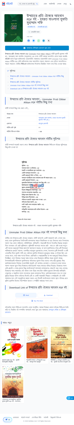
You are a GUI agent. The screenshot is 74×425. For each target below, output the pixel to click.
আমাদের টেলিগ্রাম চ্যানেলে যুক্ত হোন (39, 48)
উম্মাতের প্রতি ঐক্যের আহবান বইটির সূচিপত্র (25, 82)
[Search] (37, 4)
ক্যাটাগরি (52, 4)
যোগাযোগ (16, 417)
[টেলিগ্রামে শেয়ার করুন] (44, 41)
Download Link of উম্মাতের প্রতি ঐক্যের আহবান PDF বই (29, 88)
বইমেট (9, 4)
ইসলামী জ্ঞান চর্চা (42, 27)
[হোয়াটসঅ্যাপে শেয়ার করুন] (39, 41)
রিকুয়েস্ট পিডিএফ (55, 417)
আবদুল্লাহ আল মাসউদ (45, 118)
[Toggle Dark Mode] (70, 4)
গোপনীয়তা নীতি (36, 417)
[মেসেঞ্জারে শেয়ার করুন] (34, 41)
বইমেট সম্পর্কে (25, 417)
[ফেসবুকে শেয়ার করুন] (29, 41)
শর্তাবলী (46, 417)
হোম (45, 4)
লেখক (59, 4)
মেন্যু (65, 4)
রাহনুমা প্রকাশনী (43, 123)
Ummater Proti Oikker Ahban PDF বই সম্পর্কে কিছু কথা (29, 85)
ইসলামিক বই (31, 27)
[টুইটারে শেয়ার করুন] (49, 41)
